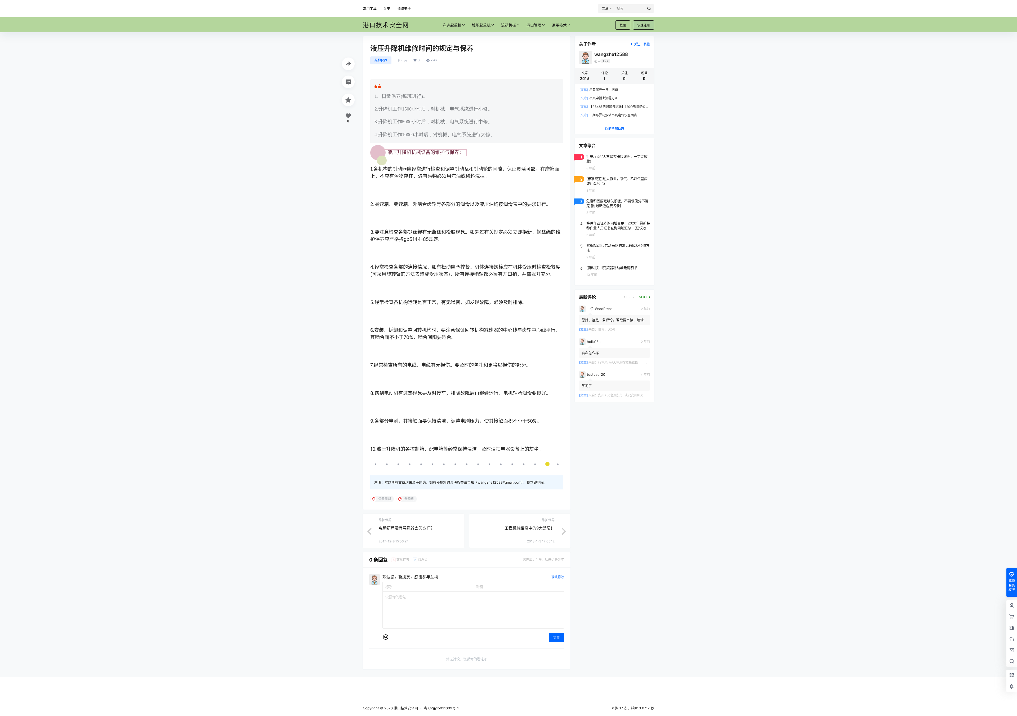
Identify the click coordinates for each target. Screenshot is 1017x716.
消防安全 (404, 8)
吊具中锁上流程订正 (598, 98)
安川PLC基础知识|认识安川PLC (621, 395)
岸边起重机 (452, 25)
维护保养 (380, 60)
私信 (647, 44)
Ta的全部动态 (614, 129)
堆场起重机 (481, 25)
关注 (637, 44)
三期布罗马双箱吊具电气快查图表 (608, 115)
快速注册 (643, 25)
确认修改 (557, 577)
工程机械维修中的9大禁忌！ (530, 528)
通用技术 (559, 25)
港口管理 (534, 25)
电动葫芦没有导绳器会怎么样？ (406, 528)
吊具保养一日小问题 (598, 90)
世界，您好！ (607, 330)
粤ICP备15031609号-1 (441, 708)
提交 (556, 638)
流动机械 (508, 25)
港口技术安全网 (405, 708)
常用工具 (370, 8)
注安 (386, 8)
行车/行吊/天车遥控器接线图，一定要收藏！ (629, 362)
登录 (623, 25)
